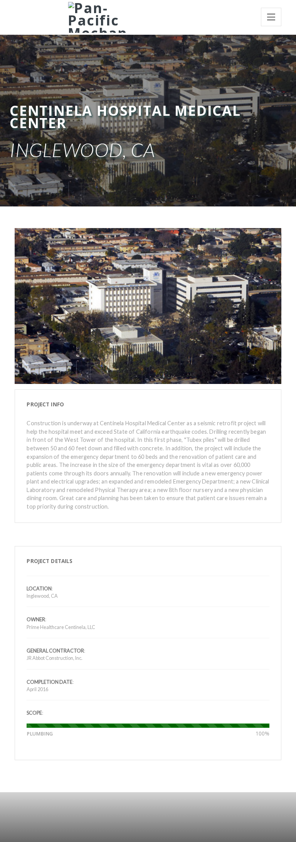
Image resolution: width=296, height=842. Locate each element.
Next (272, 287)
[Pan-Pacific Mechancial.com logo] (95, 16)
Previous (24, 287)
